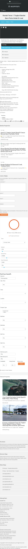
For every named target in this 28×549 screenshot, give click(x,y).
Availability (3, 361)
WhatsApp (18, 121)
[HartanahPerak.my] (14, 2)
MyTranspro (9, 545)
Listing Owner (12, 361)
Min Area (4, 351)
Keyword (2, 276)
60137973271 (15, 6)
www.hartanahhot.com (7, 486)
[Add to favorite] (3, 27)
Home (2, 22)
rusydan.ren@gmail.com (7, 537)
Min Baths (3, 325)
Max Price (3, 343)
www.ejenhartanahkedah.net (8, 484)
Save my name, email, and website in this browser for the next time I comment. (13, 211)
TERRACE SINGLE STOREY (7, 119)
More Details (8, 137)
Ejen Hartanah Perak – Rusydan (10, 532)
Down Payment (4, 260)
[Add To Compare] (1, 27)
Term (2, 238)
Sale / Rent (3, 280)
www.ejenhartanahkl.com (7, 481)
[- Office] (14, 312)
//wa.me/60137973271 (11, 535)
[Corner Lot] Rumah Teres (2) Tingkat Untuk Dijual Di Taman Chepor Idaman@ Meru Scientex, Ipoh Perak (14, 424)
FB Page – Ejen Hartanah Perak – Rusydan (11, 471)
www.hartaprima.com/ (7, 479)
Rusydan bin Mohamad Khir (5, 529)
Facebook (8, 121)
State (2, 289)
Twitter (13, 121)
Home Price (3, 253)
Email (23, 121)
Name (2, 193)
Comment (2, 182)
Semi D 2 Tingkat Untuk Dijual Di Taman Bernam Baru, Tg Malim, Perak (13, 133)
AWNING (3, 117)
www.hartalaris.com (6, 489)
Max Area (4, 356)
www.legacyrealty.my (7, 473)
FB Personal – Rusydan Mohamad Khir (10, 468)
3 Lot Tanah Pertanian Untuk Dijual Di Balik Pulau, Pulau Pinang (14, 397)
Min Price (2, 334)
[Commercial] (14, 311)
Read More (23, 400)
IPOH (12, 22)
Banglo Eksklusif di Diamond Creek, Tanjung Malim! (11, 165)
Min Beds (2, 316)
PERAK (7, 22)
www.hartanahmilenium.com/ (8, 476)
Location (2, 298)
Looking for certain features (6, 370)
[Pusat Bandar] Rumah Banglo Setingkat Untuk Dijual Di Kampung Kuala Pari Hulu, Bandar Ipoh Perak (13, 150)
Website (2, 204)
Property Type (4, 307)
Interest (2, 247)
